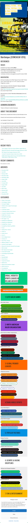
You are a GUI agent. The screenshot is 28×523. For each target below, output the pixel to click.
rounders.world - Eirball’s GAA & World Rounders (12, 311)
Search (2, 139)
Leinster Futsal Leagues (7, 244)
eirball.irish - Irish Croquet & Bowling (9, 455)
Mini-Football (4, 248)
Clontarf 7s (4, 207)
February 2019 (5, 190)
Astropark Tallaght (5, 204)
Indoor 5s (4, 231)
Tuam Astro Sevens (6, 260)
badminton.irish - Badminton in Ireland (9, 444)
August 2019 (4, 184)
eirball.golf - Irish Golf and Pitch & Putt (10, 449)
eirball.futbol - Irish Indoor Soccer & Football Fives (12, 358)
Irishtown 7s (4, 238)
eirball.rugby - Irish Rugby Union (8, 391)
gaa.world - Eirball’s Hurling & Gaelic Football (11, 305)
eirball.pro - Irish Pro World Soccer (9, 383)
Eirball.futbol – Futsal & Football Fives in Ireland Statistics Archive (14, 33)
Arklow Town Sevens (6, 200)
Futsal (3, 227)
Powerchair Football (6, 251)
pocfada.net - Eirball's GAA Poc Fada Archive (11, 316)
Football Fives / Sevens (6, 224)
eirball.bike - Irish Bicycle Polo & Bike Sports (11, 485)
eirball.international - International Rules (10, 422)
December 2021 (5, 170)
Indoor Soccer (5, 233)
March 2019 (4, 188)
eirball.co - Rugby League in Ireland (9, 380)
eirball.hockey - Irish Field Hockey (8, 394)
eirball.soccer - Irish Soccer (7, 388)
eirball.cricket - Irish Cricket (7, 397)
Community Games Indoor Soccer (8, 211)
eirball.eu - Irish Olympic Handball (8, 410)
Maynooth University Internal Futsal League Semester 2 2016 (14, 150)
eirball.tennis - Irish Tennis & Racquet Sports (11, 441)
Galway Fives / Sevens (6, 229)
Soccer (3, 255)
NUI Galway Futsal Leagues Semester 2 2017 (11, 152)
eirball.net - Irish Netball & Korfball (9, 374)
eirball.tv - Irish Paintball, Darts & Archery (10, 471)
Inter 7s (3, 235)
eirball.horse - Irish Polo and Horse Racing (10, 482)
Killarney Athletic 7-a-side (7, 242)
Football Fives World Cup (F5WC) (8, 226)
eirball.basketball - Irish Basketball (9, 338)
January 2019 (4, 192)
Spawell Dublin (5, 257)
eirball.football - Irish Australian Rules (9, 377)
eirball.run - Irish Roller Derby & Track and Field (11, 477)
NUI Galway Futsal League (7, 249)
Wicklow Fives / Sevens (6, 269)
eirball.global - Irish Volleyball (8, 352)
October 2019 (5, 183)
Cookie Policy (11, 520)
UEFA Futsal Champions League (8, 264)
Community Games (6, 209)
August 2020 (4, 179)
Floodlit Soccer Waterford (7, 220)
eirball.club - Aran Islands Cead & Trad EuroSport (12, 424)
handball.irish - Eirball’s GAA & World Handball (11, 308)
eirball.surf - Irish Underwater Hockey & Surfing (11, 416)
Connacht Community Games (8, 213)
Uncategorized (5, 268)
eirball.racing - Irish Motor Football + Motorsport (12, 488)
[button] (26, 499)
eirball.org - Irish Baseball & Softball (9, 344)
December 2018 (5, 194)
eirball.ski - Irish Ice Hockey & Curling (9, 341)
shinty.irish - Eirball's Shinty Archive (9, 319)
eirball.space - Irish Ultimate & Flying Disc (10, 355)
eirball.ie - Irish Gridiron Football (8, 335)
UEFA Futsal (4, 262)
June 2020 (4, 181)
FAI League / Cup (5, 218)
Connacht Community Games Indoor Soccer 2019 (12, 154)
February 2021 (5, 173)
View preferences (14, 517)
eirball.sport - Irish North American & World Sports (12, 287)
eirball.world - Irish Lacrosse (7, 349)
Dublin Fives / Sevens (6, 215)
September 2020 (5, 177)
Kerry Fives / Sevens (6, 240)
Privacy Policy (16, 520)
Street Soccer (4, 259)
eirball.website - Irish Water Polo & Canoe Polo (11, 413)
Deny (14, 514)
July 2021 (4, 172)
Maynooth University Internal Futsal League (11, 246)
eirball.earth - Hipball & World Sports (9, 427)
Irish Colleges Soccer (6, 237)
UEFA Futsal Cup (5, 266)
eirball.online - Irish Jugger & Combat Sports (11, 474)
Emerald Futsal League (6, 216)
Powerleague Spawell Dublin (7, 253)
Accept (14, 510)
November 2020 (5, 175)
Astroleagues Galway (6, 202)
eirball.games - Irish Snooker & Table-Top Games (12, 452)
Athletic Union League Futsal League (9, 205)
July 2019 (4, 186)
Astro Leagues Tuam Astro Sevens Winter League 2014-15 (14, 148)
